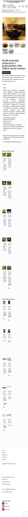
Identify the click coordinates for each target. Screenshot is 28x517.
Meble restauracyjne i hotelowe (19, 75)
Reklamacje (4, 479)
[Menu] (22, 6)
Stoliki (6, 81)
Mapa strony (4, 457)
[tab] (4, 84)
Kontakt (3, 452)
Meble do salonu (21, 77)
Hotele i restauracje (9, 75)
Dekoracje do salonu (12, 81)
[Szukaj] (18, 6)
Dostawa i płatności (6, 481)
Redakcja (4, 459)
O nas (3, 450)
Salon (12, 79)
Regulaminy (4, 455)
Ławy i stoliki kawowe (6, 79)
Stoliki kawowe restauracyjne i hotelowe (9, 77)
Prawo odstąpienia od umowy (8, 477)
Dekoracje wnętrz (16, 79)
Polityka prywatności (6, 484)
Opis (5, 84)
